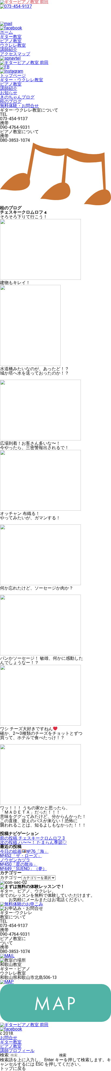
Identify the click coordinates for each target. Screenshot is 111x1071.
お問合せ (8, 1037)
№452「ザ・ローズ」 (21, 855)
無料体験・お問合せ (19, 105)
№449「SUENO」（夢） (23, 868)
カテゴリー (11, 877)
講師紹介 (8, 49)
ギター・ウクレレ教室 (21, 79)
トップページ (13, 75)
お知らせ (8, 92)
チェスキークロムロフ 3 (32, 838)
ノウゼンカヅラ (15, 860)
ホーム (6, 32)
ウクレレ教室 (13, 45)
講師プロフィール (17, 1050)
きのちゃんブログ (17, 97)
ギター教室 (11, 36)
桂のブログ (11, 101)
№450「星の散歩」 (18, 864)
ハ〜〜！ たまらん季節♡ (33, 842)
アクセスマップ (15, 53)
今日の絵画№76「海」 (24, 851)
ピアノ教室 (11, 40)
